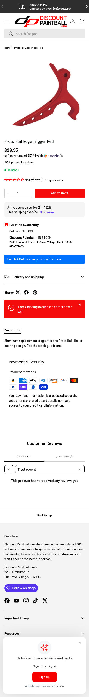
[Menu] (7, 21)
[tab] (12, 330)
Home (7, 47)
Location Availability (24, 225)
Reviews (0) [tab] (24, 456)
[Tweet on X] (17, 292)
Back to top (44, 515)
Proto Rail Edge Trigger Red (28, 47)
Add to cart (59, 193)
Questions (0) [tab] (64, 456)
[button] (82, 21)
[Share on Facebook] (26, 292)
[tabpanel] (44, 343)
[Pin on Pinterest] (35, 292)
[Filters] (8, 469)
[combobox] (44, 33)
